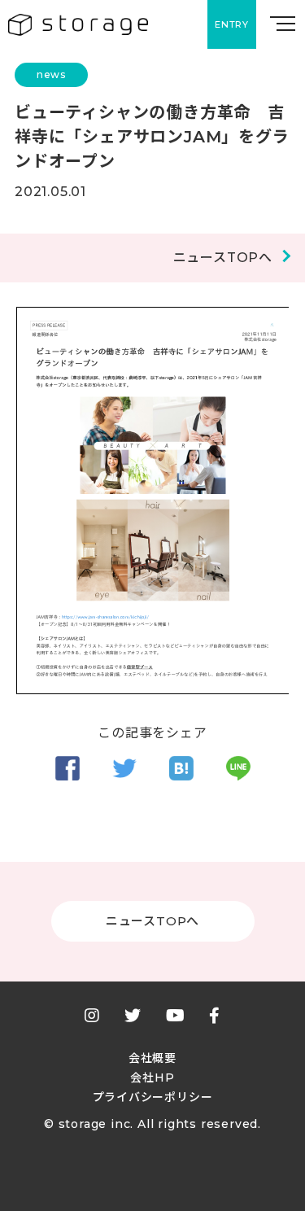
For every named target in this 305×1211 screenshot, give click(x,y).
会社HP (152, 1077)
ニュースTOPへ (222, 257)
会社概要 (152, 1058)
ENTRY (232, 24)
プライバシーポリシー (153, 1097)
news (51, 74)
